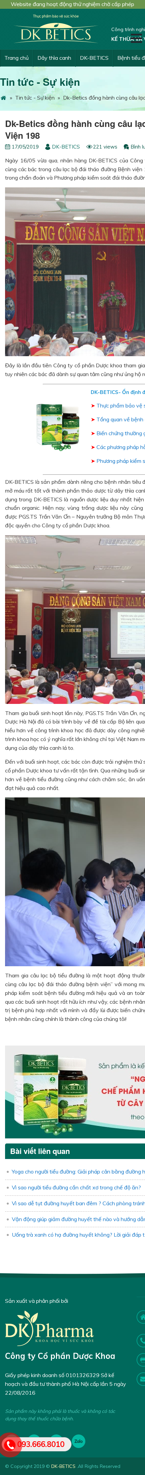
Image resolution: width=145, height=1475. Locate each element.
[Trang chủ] (3, 97)
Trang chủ (16, 57)
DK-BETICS (94, 57)
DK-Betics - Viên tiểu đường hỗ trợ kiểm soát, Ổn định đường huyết (55, 29)
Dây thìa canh (54, 57)
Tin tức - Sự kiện (40, 81)
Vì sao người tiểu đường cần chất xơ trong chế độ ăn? (76, 1187)
